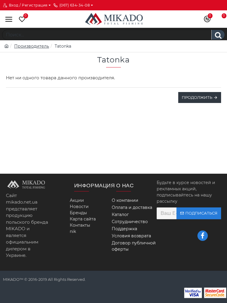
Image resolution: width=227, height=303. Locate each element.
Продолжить (197, 97)
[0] (21, 19)
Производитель (31, 46)
